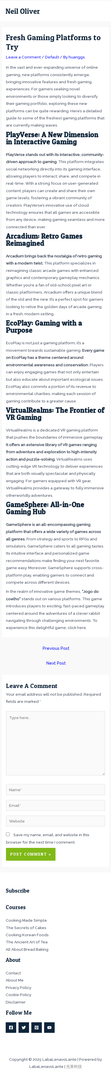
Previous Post (56, 648)
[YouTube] (49, 1027)
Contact (13, 973)
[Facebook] (11, 1027)
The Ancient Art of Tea (27, 942)
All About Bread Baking (27, 949)
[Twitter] (23, 1027)
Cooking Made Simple (26, 920)
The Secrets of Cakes (26, 927)
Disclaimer (16, 1002)
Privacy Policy (18, 987)
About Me (15, 980)
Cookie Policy (18, 994)
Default (52, 57)
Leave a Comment (23, 57)
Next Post (56, 663)
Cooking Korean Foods (27, 935)
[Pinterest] (36, 1027)
